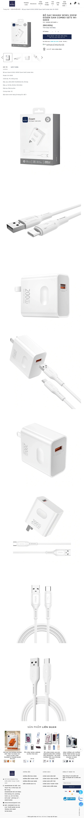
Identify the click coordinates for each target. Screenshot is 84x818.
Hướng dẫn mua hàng (30, 776)
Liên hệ (57, 3)
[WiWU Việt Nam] (12, 4)
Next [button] (42, 57)
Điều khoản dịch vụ (29, 783)
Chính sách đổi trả (49, 781)
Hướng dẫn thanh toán (30, 778)
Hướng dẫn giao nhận (30, 781)
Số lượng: (46, 31)
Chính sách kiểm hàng (50, 786)
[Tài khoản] (71, 4)
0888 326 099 (54, 41)
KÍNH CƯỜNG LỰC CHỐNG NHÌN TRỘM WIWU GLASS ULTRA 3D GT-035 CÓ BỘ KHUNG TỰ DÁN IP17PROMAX (71, 755)
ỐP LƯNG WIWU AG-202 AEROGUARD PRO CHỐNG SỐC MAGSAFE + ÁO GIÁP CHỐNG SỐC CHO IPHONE (51, 754)
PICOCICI (33, 3)
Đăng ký (72, 786)
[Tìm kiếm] (79, 4)
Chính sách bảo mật (49, 776)
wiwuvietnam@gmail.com (12, 802)
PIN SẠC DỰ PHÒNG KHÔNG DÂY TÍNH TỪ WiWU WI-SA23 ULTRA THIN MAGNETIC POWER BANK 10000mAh (12, 755)
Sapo (56, 816)
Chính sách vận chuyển (50, 778)
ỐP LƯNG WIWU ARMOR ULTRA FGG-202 (32, 753)
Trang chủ (26, 3)
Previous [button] (2, 57)
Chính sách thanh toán (50, 783)
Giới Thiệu (47, 3)
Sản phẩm (42, 726)
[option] (22, 33)
